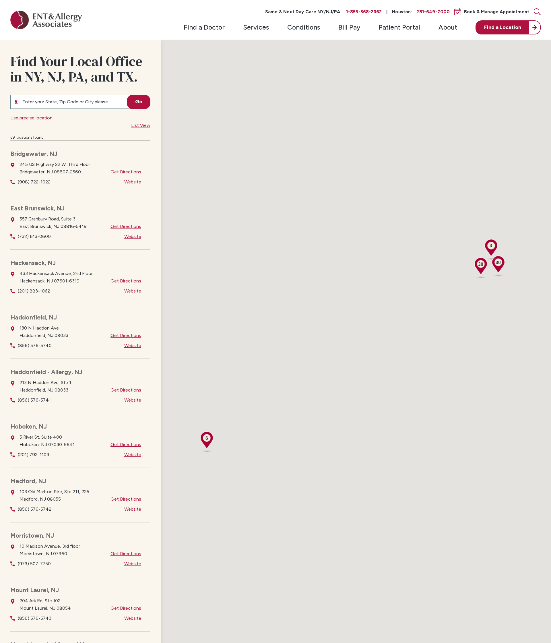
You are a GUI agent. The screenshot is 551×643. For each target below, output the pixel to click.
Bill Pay (349, 27)
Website (132, 182)
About (448, 27)
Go (138, 101)
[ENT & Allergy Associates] (46, 19)
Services (256, 27)
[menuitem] (204, 27)
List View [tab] (140, 125)
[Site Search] (537, 11)
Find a (502, 27)
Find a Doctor (204, 27)
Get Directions (125, 172)
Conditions (303, 27)
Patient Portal (399, 27)
